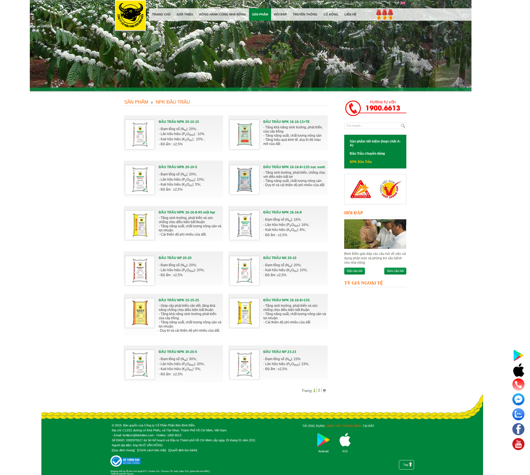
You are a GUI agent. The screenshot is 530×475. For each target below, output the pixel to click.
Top (405, 464)
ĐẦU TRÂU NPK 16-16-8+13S (286, 300)
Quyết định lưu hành (182, 450)
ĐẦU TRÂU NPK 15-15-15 (179, 300)
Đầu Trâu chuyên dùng (367, 153)
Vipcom (130, 474)
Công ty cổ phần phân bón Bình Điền (130, 16)
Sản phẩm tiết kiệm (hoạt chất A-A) (375, 143)
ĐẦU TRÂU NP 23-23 (279, 352)
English (403, 3)
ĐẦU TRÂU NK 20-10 (279, 258)
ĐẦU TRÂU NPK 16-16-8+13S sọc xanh (294, 167)
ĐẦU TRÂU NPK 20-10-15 (179, 122)
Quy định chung (123, 450)
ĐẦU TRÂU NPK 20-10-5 (178, 167)
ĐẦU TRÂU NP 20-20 (175, 258)
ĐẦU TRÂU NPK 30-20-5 (178, 352)
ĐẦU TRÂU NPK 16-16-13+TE (286, 122)
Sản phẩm (136, 102)
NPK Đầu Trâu (173, 102)
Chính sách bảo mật (151, 450)
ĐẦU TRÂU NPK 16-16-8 (282, 212)
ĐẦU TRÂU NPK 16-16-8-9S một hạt (187, 212)
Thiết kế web (116, 474)
